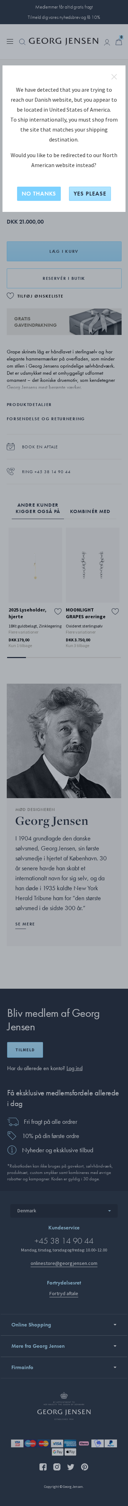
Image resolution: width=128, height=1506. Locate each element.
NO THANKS (39, 193)
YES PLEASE (90, 193)
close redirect (114, 76)
